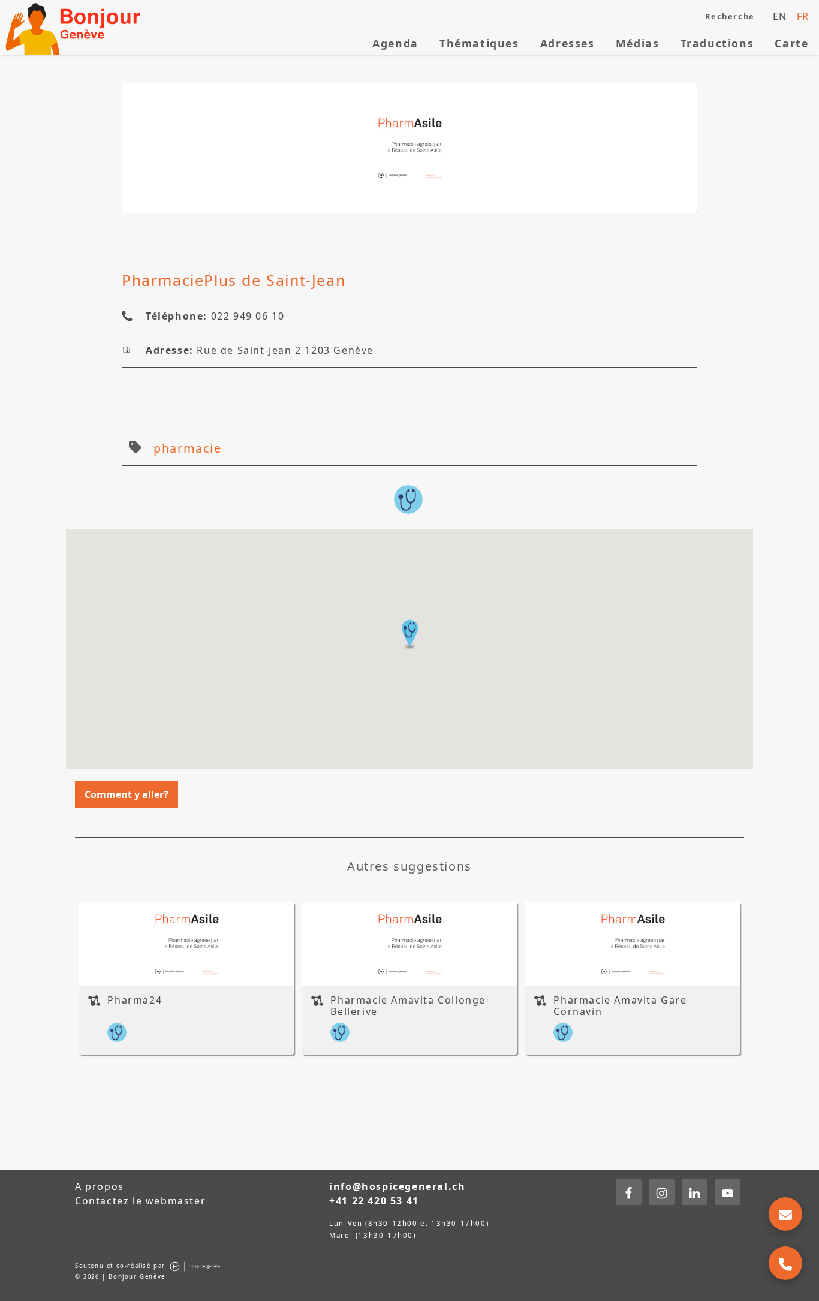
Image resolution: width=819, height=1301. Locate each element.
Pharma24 (134, 999)
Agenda (395, 43)
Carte (791, 43)
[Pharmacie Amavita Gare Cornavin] (633, 944)
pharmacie (187, 448)
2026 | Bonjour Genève (124, 1277)
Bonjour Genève (75, 27)
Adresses (567, 43)
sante (408, 499)
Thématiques (479, 43)
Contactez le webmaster (140, 1200)
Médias (638, 43)
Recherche (729, 16)
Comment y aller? (126, 794)
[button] (409, 634)
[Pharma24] (186, 944)
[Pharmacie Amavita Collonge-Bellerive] (409, 944)
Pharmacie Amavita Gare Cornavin (619, 1005)
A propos (99, 1186)
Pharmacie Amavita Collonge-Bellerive (409, 1005)
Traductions (717, 43)
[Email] (785, 1214)
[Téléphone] (785, 1263)
